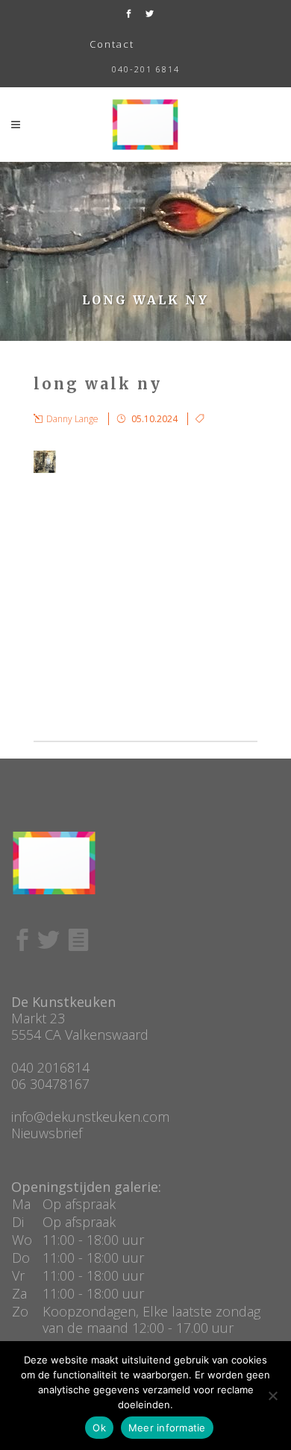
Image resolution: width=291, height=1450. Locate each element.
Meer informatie (167, 1428)
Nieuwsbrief (46, 1133)
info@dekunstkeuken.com (90, 1117)
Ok (99, 1428)
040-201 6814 (146, 69)
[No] (272, 1395)
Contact (112, 44)
